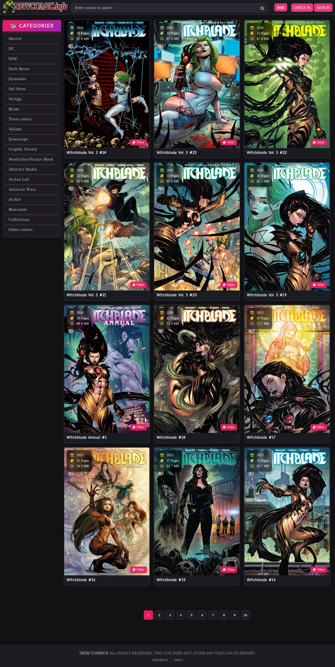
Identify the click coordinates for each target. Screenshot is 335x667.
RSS (280, 8)
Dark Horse (19, 68)
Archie (15, 199)
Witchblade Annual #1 (87, 437)
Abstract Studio (23, 169)
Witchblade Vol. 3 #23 (177, 152)
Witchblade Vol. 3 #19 (267, 295)
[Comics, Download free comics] (35, 10)
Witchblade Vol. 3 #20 (177, 295)
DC (11, 48)
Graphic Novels (23, 149)
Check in (302, 8)
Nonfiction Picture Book (31, 159)
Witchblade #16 (81, 580)
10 (245, 615)
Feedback (160, 660)
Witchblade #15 (171, 580)
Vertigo (15, 99)
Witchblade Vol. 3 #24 (86, 152)
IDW (13, 58)
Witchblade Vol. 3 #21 (86, 295)
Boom (14, 109)
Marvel (15, 38)
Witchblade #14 (261, 580)
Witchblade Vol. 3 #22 (267, 152)
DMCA (178, 660)
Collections (19, 219)
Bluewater (18, 209)
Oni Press (17, 89)
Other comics (21, 229)
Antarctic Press (22, 189)
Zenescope (18, 139)
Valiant (15, 129)
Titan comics (20, 119)
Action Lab (19, 179)
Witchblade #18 (171, 437)
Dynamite (17, 78)
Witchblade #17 (261, 437)
